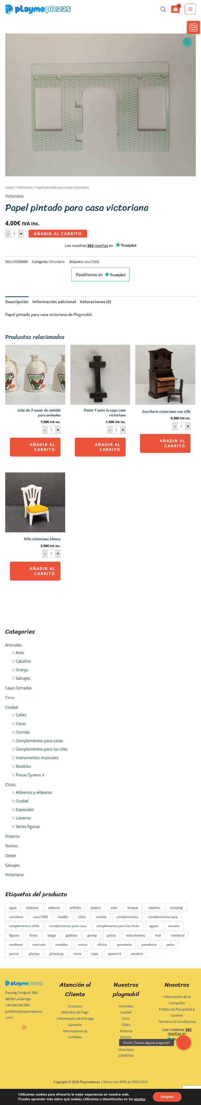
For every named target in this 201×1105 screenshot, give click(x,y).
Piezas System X (30, 774)
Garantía (75, 1024)
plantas (34, 954)
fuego (52, 935)
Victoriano (14, 874)
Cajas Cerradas (18, 687)
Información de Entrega (75, 1018)
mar (158, 935)
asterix (96, 908)
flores (33, 935)
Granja (22, 669)
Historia (12, 836)
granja (92, 935)
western (137, 954)
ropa (94, 954)
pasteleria (149, 944)
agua (12, 908)
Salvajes (23, 678)
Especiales (25, 809)
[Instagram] (24, 1027)
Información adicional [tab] (54, 301)
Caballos (23, 661)
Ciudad (11, 707)
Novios (11, 845)
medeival (178, 935)
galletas (71, 935)
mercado (39, 944)
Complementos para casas (39, 740)
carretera (16, 917)
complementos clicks (24, 926)
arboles (75, 908)
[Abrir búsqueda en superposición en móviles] (163, 9)
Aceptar (167, 1096)
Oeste (10, 855)
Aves (20, 652)
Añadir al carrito (58, 233)
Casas (21, 723)
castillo (63, 917)
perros (14, 954)
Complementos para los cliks (42, 749)
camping (176, 908)
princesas (56, 954)
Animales (13, 644)
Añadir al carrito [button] (42, 447)
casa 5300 (40, 917)
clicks (82, 917)
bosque (132, 908)
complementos (127, 917)
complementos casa (162, 917)
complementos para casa (67, 926)
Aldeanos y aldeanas (34, 792)
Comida (23, 732)
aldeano (54, 908)
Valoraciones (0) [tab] (95, 301)
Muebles (23, 766)
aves (114, 908)
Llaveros (23, 817)
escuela (174, 926)
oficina (102, 944)
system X (114, 954)
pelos (170, 944)
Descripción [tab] (17, 301)
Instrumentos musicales (37, 757)
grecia (111, 935)
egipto (153, 926)
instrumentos (135, 935)
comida (101, 917)
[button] (187, 42)
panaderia (124, 944)
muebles (61, 944)
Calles (21, 714)
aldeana (32, 908)
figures (14, 935)
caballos (154, 908)
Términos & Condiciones (177, 1021)
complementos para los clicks (117, 926)
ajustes (139, 1099)
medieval (16, 944)
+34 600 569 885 (17, 1005)
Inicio (9, 187)
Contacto (75, 1006)
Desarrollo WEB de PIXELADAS (125, 1082)
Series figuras (28, 826)
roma (77, 954)
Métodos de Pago (75, 1012)
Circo (9, 697)
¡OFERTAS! (126, 1055)
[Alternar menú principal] (190, 9)
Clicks (10, 784)
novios (82, 944)
